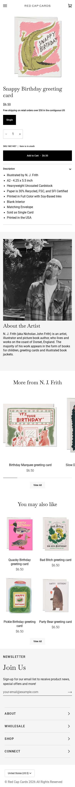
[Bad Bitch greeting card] (55, 534)
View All (37, 485)
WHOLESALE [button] (15, 726)
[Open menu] (9, 6)
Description (9, 168)
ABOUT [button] (10, 713)
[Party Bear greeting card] (55, 596)
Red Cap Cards (18, 782)
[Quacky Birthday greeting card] (19, 534)
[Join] (67, 692)
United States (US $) (18, 773)
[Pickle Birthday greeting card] (19, 596)
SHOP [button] (9, 739)
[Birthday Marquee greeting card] (30, 426)
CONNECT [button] (13, 751)
